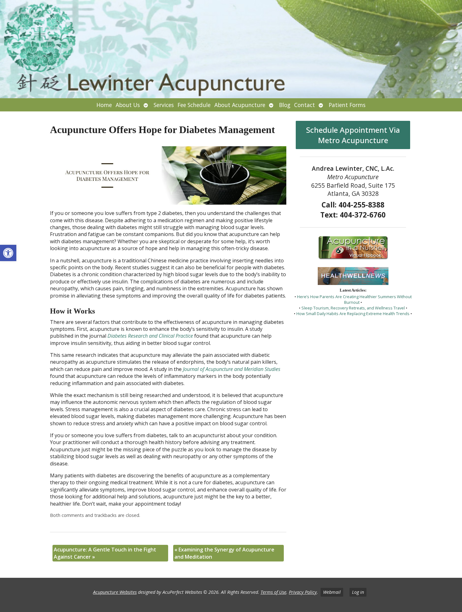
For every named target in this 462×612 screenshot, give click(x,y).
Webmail (332, 592)
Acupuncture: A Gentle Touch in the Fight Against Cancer (105, 553)
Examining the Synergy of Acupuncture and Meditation (224, 553)
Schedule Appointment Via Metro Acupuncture (353, 135)
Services (164, 105)
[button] (8, 253)
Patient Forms (347, 105)
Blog (284, 105)
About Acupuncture (239, 105)
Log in (358, 592)
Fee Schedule (194, 105)
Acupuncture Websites (115, 592)
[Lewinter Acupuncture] (231, 49)
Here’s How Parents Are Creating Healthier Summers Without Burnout (354, 299)
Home (104, 105)
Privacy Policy (303, 592)
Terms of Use (273, 592)
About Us (128, 105)
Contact (304, 105)
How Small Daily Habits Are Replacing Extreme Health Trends (353, 313)
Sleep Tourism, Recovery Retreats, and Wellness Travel (353, 308)
